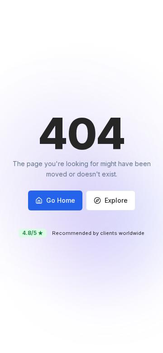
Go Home (60, 200)
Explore (116, 200)
